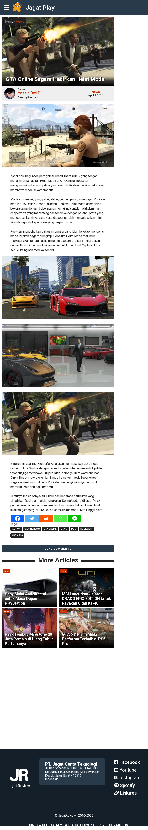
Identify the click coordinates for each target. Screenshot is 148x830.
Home (9, 21)
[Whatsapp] (60, 518)
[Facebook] (17, 518)
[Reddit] (46, 518)
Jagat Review (19, 785)
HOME (32, 825)
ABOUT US (46, 825)
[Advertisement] (74, 722)
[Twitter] (32, 518)
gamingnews (32, 529)
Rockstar (86, 529)
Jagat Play (40, 7)
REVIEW (61, 825)
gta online (50, 529)
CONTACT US (118, 825)
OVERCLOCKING (95, 825)
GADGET (76, 825)
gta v (64, 529)
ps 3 (73, 529)
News (20, 21)
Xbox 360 (17, 535)
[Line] (74, 518)
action (16, 529)
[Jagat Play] (17, 7)
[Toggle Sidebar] (7, 7)
